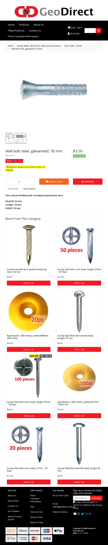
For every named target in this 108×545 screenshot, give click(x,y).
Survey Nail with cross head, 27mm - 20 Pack (27, 469)
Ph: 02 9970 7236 (60, 495)
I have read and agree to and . (87, 505)
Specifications (29, 188)
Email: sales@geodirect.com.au (64, 505)
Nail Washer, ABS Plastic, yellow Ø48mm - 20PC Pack (28, 337)
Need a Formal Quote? (14, 518)
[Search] (98, 30)
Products (24, 24)
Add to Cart (55, 181)
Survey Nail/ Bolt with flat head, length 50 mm (79, 469)
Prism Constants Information (35, 498)
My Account (13, 500)
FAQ (32, 506)
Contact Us (35, 30)
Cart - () (75, 27)
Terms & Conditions (82, 505)
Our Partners (13, 511)
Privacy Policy (36, 517)
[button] (88, 181)
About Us (38, 24)
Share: (9, 161)
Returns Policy (36, 522)
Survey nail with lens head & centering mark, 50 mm (27, 271)
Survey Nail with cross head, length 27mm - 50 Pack (79, 271)
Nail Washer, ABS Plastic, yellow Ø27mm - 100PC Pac (79, 403)
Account (74, 33)
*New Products (16, 30)
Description (13, 188)
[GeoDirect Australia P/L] (54, 11)
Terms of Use (36, 512)
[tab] (13, 188)
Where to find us (60, 512)
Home (11, 24)
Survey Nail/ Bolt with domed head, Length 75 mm (76, 337)
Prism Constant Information (23, 36)
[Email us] (75, 514)
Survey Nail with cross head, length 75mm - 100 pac (28, 403)
